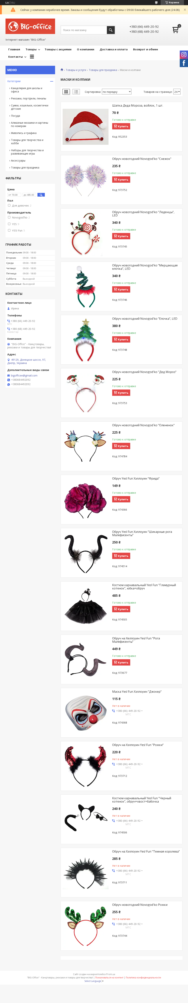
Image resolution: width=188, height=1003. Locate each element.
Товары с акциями (58, 49)
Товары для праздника (103, 70)
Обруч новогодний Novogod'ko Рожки (139, 904)
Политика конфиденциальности (143, 977)
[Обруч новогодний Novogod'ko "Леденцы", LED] (86, 233)
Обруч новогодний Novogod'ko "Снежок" (141, 158)
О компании (85, 49)
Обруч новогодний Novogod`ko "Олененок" (143, 425)
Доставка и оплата (114, 49)
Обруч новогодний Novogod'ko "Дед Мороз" (144, 372)
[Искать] (111, 30)
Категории (14, 81)
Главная (14, 49)
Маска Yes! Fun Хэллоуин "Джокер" (137, 691)
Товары (31, 49)
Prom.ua (110, 974)
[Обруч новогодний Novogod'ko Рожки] (86, 926)
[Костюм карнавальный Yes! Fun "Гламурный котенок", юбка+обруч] (86, 606)
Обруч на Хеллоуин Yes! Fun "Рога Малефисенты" (136, 640)
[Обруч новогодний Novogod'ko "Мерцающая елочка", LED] (86, 287)
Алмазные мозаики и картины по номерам (29, 124)
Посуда (15, 115)
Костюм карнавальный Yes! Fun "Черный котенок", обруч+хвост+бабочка (141, 799)
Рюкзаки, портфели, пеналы (28, 98)
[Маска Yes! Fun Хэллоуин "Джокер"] (86, 713)
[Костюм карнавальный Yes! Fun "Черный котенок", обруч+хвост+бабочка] (86, 819)
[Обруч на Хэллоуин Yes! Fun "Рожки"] (86, 766)
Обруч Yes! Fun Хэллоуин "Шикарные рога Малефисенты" (142, 533)
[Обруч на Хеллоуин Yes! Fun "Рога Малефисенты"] (86, 660)
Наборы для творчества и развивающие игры (27, 151)
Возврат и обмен (145, 49)
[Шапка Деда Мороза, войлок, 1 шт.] (86, 127)
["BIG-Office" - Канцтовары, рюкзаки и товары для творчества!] (30, 26)
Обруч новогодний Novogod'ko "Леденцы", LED (143, 213)
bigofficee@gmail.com (24, 375)
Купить (123, 126)
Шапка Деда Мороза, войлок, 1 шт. (137, 105)
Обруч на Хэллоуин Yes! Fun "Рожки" (138, 745)
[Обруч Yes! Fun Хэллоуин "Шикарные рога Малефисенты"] (86, 553)
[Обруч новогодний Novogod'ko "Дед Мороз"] (86, 393)
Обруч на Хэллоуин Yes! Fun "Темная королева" (146, 851)
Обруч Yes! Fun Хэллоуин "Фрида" (136, 478)
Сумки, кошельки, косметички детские (29, 107)
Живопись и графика (24, 133)
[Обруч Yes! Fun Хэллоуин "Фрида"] (86, 500)
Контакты (15, 56)
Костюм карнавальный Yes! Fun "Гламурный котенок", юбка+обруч (144, 586)
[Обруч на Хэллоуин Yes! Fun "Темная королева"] (86, 873)
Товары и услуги (76, 70)
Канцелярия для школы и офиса (26, 89)
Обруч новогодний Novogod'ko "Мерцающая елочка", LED (145, 267)
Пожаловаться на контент (109, 977)
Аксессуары (18, 160)
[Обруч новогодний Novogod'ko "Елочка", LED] (86, 340)
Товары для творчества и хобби (27, 141)
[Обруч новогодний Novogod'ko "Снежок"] (86, 180)
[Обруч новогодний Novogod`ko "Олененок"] (86, 446)
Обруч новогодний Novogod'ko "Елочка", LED (144, 318)
